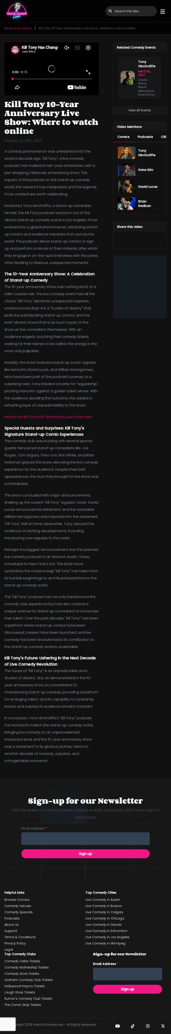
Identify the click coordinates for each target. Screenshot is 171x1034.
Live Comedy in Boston (104, 906)
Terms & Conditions (20, 937)
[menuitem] (123, 137)
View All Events (139, 110)
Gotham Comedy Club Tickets (28, 980)
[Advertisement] (140, 287)
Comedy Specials (18, 912)
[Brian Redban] (127, 203)
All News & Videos (18, 28)
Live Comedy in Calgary (104, 912)
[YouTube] (117, 1026)
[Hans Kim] (127, 169)
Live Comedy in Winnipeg (105, 943)
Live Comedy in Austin (103, 899)
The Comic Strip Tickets (22, 1005)
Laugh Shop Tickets (19, 992)
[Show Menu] (162, 11)
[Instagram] (147, 1026)
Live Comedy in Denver (104, 924)
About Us (11, 924)
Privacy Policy (15, 943)
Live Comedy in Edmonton (106, 931)
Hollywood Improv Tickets (24, 986)
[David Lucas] (127, 186)
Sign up (85, 853)
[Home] (17, 11)
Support (10, 931)
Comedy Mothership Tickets (26, 967)
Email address (34, 828)
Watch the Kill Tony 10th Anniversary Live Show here (48, 416)
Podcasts (12, 918)
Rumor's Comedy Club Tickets (28, 998)
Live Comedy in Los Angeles (108, 937)
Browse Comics (16, 899)
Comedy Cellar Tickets (22, 961)
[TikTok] (132, 1026)
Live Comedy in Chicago (105, 918)
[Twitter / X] (163, 1026)
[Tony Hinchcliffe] (127, 153)
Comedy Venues (17, 906)
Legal (8, 949)
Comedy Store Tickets (21, 973)
